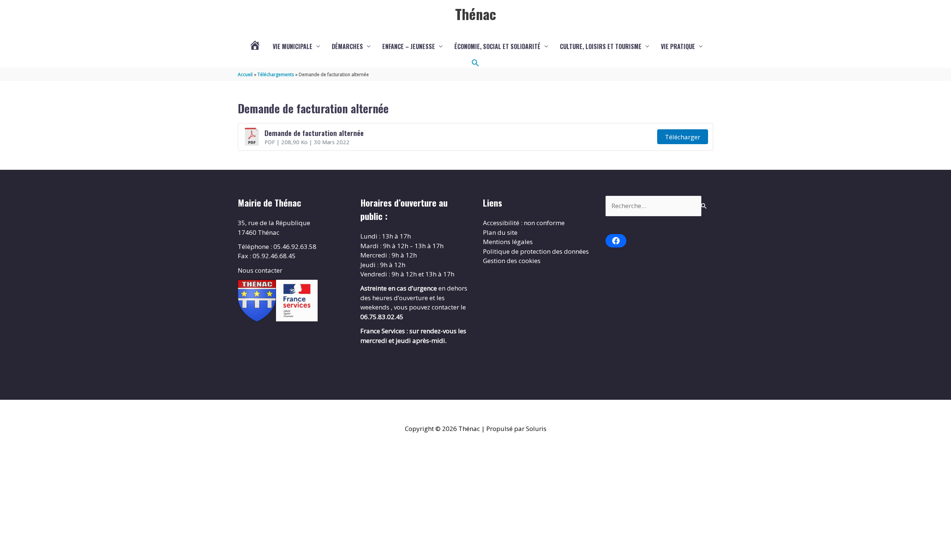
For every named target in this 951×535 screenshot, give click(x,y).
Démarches (347, 46)
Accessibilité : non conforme (524, 222)
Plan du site (500, 232)
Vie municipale (292, 46)
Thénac (475, 13)
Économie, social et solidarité (497, 46)
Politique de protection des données (536, 251)
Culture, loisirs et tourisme (601, 46)
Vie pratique (678, 46)
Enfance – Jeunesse (408, 46)
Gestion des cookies (512, 260)
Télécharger (682, 137)
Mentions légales (508, 241)
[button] (475, 63)
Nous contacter (260, 270)
